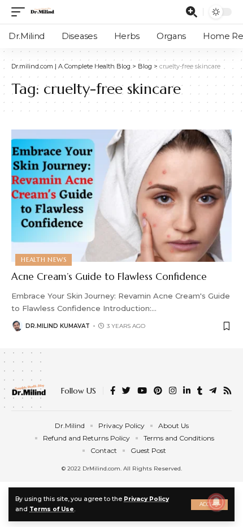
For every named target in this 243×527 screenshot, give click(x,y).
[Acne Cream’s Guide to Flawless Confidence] (121, 195)
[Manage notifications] (216, 502)
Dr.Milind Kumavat (57, 326)
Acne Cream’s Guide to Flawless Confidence (109, 276)
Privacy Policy (146, 499)
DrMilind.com (101, 468)
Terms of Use (51, 509)
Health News (43, 260)
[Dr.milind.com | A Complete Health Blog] (42, 12)
